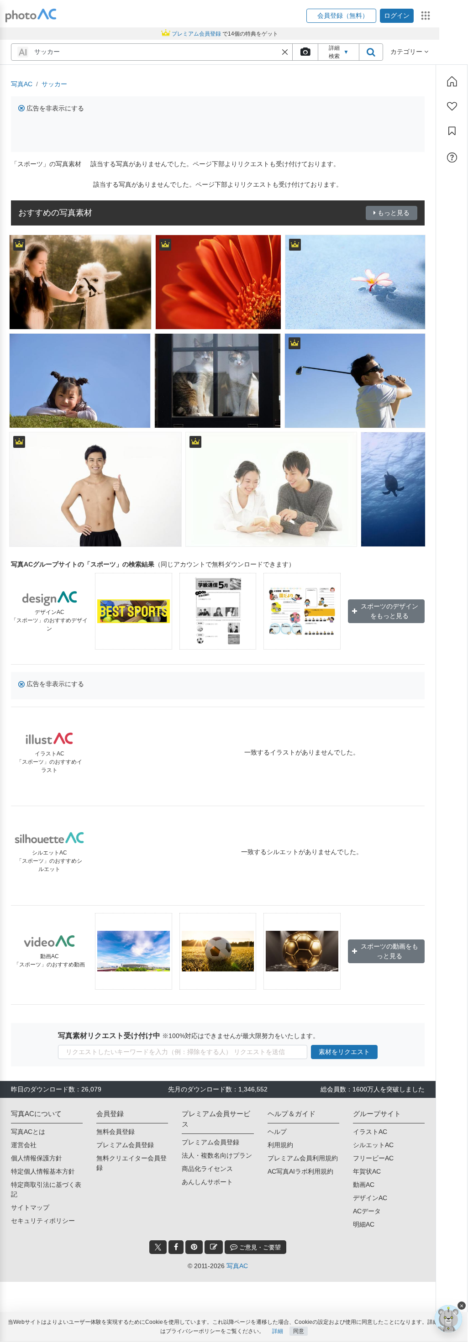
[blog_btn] (214, 1247)
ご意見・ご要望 (259, 1247)
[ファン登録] (452, 106)
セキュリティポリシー (43, 1220)
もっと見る (394, 212)
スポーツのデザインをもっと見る (389, 611)
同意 (298, 1331)
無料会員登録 (115, 1131)
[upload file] (305, 52)
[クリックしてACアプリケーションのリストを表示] (425, 15)
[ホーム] (452, 81)
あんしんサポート (207, 1182)
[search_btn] (371, 52)
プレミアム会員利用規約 (303, 1158)
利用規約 (280, 1145)
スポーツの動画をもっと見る (389, 951)
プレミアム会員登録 (125, 1145)
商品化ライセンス (207, 1168)
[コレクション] (452, 131)
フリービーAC (373, 1158)
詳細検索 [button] (339, 52)
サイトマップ (30, 1207)
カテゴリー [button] (407, 51)
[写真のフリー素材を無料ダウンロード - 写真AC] (31, 16)
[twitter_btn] (158, 1247)
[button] (341, 16)
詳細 (277, 1331)
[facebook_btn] (176, 1247)
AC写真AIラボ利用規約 (300, 1171)
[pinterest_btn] (194, 1247)
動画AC (363, 1184)
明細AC (363, 1224)
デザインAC (370, 1197)
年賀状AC (367, 1171)
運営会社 (24, 1145)
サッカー (54, 84)
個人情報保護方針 (36, 1158)
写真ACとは (28, 1131)
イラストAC (370, 1131)
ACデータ (367, 1211)
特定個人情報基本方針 (43, 1171)
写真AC (21, 84)
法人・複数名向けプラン (217, 1155)
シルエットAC (373, 1145)
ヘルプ (277, 1131)
